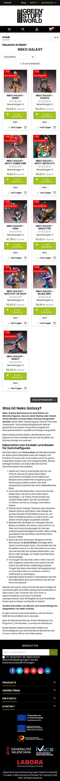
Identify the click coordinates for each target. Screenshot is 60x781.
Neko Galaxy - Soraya (44, 97)
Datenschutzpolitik (48, 772)
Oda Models (20, 623)
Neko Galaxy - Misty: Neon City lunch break (45, 163)
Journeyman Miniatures (40, 623)
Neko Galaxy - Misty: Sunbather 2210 (15, 163)
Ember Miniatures (40, 620)
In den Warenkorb (14, 115)
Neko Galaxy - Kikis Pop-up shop (15, 292)
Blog (23, 2)
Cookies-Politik (11, 775)
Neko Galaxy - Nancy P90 (44, 227)
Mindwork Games (21, 620)
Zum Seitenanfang (44, 400)
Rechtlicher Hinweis (29, 775)
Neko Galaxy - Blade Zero (44, 292)
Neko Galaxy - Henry (15, 97)
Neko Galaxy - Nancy (15, 358)
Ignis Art (6, 620)
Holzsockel (28, 452)
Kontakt (7, 2)
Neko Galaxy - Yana (15, 227)
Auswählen (19, 57)
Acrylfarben (30, 542)
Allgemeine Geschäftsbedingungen (20, 772)
